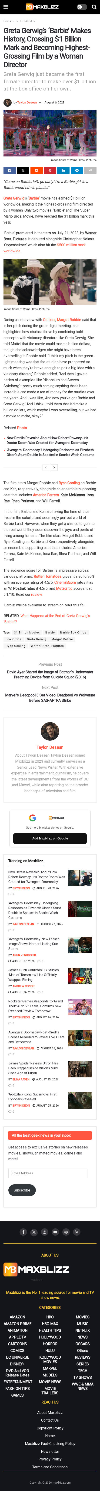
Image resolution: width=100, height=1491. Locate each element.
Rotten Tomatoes (48, 576)
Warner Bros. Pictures (47, 646)
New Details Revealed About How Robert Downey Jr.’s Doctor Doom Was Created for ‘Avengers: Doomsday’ (36, 877)
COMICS (17, 1350)
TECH (82, 1371)
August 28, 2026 (47, 888)
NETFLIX (82, 1330)
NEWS (82, 1337)
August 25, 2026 (47, 1079)
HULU (50, 1350)
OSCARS (83, 1344)
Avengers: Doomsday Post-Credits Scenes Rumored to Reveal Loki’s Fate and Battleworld (36, 1037)
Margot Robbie (69, 320)
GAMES (17, 1395)
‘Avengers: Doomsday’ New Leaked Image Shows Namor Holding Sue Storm (34, 944)
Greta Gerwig (13, 198)
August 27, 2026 (51, 924)
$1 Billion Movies (27, 632)
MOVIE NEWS (50, 1382)
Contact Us (50, 1420)
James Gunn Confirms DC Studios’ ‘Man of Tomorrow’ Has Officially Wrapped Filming (34, 975)
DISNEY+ (17, 1364)
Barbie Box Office (73, 632)
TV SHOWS (82, 1377)
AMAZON (17, 1317)
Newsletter (50, 1451)
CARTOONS (17, 1344)
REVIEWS (82, 1357)
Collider (49, 320)
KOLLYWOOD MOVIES (50, 1359)
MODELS (50, 1375)
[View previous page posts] (45, 467)
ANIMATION (17, 1330)
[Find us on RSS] (76, 1232)
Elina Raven (21, 1079)
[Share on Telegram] (77, 170)
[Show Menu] (5, 7)
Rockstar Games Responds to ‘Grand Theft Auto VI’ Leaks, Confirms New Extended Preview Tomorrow (35, 1006)
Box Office (14, 639)
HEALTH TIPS (50, 1330)
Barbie (34, 198)
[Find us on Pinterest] (66, 1232)
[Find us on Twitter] (34, 1232)
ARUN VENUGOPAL (25, 955)
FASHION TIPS (17, 1388)
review (36, 594)
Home (7, 21)
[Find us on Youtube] (55, 1232)
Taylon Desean (27, 102)
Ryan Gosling (16, 646)
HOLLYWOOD (50, 1337)
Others (82, 1350)
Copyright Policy (50, 1428)
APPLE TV (17, 1337)
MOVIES (83, 1317)
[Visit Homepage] (42, 6)
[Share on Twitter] (23, 170)
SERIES (83, 1364)
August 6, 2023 (54, 102)
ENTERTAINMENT (26, 21)
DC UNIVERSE (17, 1357)
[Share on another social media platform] (90, 170)
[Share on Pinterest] (50, 170)
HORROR (50, 1344)
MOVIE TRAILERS (50, 1390)
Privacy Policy (50, 1459)
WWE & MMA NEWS (82, 1386)
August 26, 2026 (23, 992)
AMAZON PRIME (17, 1324)
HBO (50, 1317)
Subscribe (22, 1190)
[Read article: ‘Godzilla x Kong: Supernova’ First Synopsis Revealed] (80, 1100)
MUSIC (82, 1324)
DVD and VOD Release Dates (17, 1373)
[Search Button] (94, 7)
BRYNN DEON (21, 888)
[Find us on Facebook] (23, 1232)
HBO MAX (50, 1324)
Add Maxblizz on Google (50, 838)
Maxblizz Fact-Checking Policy (50, 1443)
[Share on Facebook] (9, 170)
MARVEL (50, 1368)
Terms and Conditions (50, 1467)
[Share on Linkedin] (63, 170)
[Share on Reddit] (36, 170)
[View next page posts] (54, 467)
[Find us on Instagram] (44, 1232)
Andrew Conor (24, 986)
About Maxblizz (50, 1412)
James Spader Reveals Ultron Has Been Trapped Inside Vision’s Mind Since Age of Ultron (33, 1068)
